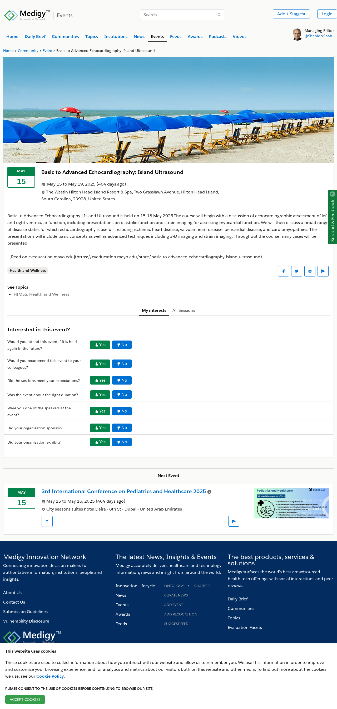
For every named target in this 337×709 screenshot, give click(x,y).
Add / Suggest (291, 14)
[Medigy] (27, 14)
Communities (241, 608)
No (124, 344)
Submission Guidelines (25, 611)
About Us (12, 592)
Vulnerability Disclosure (26, 621)
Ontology (174, 586)
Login (327, 14)
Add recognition (180, 614)
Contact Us (14, 602)
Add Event (173, 605)
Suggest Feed (176, 623)
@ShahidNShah (318, 35)
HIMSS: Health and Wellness (41, 294)
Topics (234, 618)
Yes (102, 344)
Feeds (121, 624)
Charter (202, 586)
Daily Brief (237, 599)
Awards (123, 614)
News (121, 595)
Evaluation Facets (245, 627)
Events (122, 605)
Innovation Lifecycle (135, 586)
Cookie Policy (50, 676)
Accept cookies (25, 699)
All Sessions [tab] (183, 310)
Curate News (176, 595)
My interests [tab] (154, 310)
